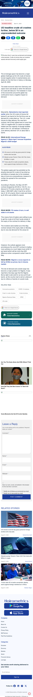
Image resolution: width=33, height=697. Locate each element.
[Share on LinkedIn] (13, 37)
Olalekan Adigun (28, 587)
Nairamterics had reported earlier (14, 113)
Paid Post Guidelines (6, 636)
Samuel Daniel (28, 561)
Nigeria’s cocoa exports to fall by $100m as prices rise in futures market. (15, 262)
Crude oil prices (23, 293)
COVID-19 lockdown (24, 289)
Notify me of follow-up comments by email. (16, 491)
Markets (3, 651)
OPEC (21, 297)
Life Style (3, 660)
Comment (5, 433)
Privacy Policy (4, 630)
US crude (4, 301)
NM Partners (4, 633)
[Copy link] (23, 37)
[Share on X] (3, 37)
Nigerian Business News (8, 297)
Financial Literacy (5, 657)
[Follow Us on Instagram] (22, 686)
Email (4, 465)
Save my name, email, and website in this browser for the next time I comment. (15, 485)
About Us (3, 624)
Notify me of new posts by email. (13, 493)
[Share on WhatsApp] (18, 37)
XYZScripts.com (24, 696)
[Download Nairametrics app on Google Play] (16, 606)
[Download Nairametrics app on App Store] (16, 613)
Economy (3, 648)
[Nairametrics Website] (10, 13)
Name (4, 456)
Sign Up (16, 677)
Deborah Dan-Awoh (27, 535)
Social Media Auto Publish (10, 696)
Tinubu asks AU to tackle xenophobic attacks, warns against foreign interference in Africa (14, 583)
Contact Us (4, 627)
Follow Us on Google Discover (21, 49)
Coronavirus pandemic (8, 289)
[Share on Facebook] (8, 37)
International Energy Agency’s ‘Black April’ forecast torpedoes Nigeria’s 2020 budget (16, 139)
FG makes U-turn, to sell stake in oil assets (15, 211)
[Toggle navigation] (28, 13)
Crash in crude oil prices (8, 293)
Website (5, 474)
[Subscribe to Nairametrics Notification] (29, 693)
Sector (2, 654)
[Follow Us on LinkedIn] (18, 686)
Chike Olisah (16, 43)
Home (2, 20)
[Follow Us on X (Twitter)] (26, 686)
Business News (8, 20)
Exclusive (3, 645)
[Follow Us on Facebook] (14, 686)
